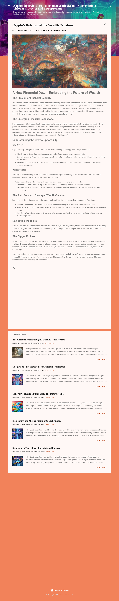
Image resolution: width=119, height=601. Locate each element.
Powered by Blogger (61, 590)
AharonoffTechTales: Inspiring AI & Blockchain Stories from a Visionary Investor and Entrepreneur (55, 7)
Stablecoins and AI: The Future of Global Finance (36, 420)
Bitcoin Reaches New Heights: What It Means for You (38, 339)
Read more (101, 359)
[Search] (109, 6)
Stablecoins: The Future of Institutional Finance (36, 448)
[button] (105, 24)
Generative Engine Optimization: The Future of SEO (38, 393)
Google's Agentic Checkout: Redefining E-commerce (38, 366)
